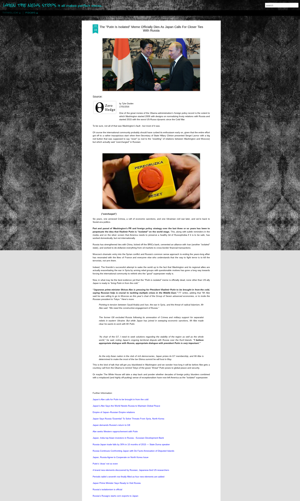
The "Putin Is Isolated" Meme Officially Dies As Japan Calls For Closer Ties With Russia (151, 28)
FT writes (183, 293)
